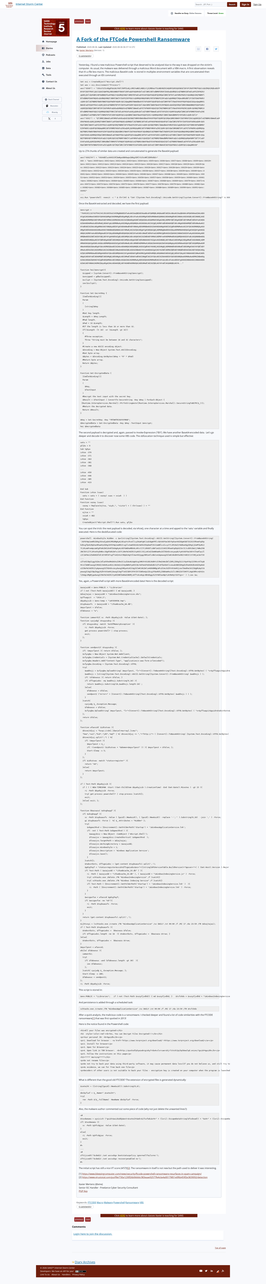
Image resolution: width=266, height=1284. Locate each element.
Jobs (48, 61)
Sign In (245, 4)
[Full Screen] (198, 49)
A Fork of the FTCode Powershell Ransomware (133, 39)
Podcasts (50, 54)
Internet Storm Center (29, 4)
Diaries (49, 48)
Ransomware (132, 1202)
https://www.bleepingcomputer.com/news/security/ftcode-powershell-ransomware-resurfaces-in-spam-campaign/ (142, 1173)
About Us (50, 88)
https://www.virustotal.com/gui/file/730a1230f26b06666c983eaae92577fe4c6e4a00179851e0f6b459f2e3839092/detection (145, 1177)
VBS (142, 1202)
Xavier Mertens (86, 50)
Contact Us (51, 81)
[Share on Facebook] (207, 49)
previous (79, 21)
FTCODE (92, 1202)
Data (48, 68)
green (221, 13)
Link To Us (45, 1274)
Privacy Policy (78, 1274)
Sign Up (257, 4)
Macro (100, 1202)
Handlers (66, 1274)
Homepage (51, 41)
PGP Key (83, 1191)
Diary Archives (85, 1262)
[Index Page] (8, 4)
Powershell (119, 1202)
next (88, 21)
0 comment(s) (85, 56)
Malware (108, 1202)
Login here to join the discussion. (92, 1234)
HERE (122, 28)
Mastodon (54, 106)
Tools (48, 74)
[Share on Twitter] (216, 49)
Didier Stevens (195, 13)
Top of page (220, 1248)
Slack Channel (53, 99)
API (64, 1271)
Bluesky (55, 112)
